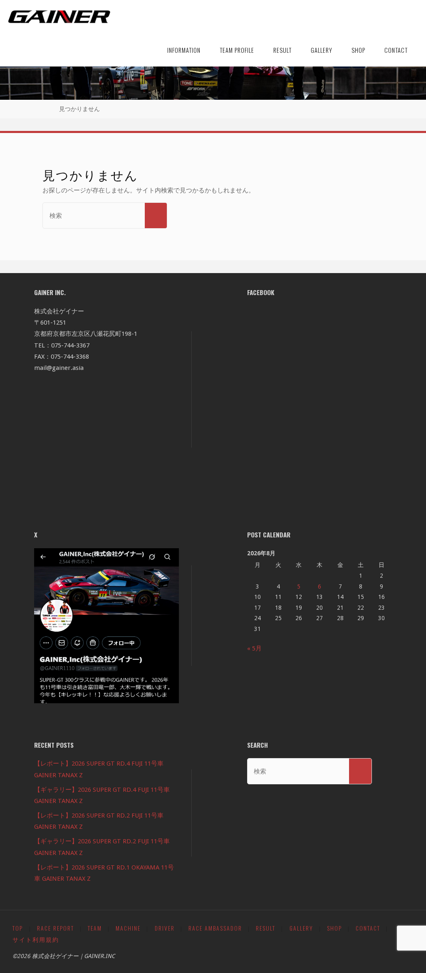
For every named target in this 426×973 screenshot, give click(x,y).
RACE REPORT (55, 928)
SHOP (334, 928)
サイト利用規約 (35, 939)
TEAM (95, 928)
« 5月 (254, 648)
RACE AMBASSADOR (215, 928)
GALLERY (301, 928)
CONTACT (368, 928)
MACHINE (128, 928)
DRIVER (165, 928)
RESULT (265, 928)
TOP (17, 928)
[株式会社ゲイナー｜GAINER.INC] (59, 16)
